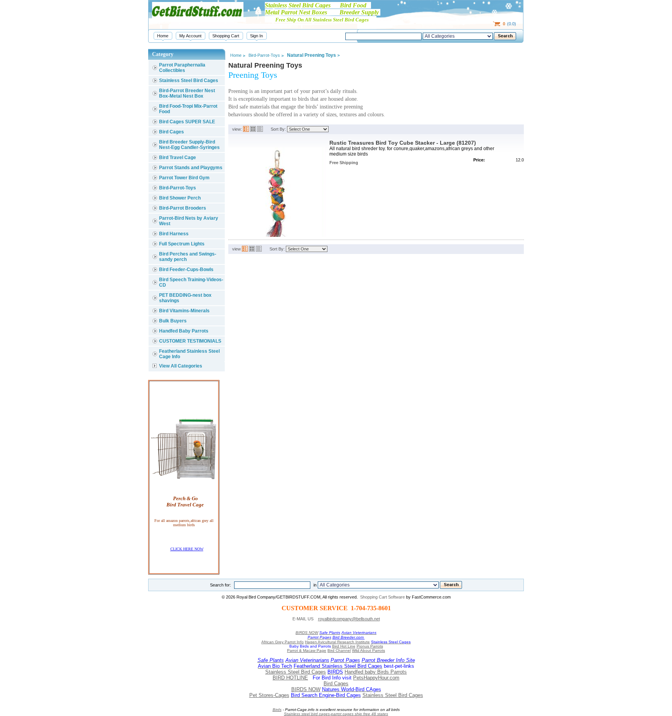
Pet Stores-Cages (269, 695)
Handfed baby (361, 672)
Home (162, 35)
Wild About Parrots (368, 650)
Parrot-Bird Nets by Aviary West (188, 220)
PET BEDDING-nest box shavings (185, 297)
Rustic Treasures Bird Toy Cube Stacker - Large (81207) (402, 143)
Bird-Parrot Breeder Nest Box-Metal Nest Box (187, 93)
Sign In (256, 35)
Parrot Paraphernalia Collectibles (182, 67)
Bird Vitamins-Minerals (184, 310)
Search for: (220, 585)
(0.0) (509, 23)
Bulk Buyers (173, 321)
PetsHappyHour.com (376, 678)
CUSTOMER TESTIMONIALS (190, 341)
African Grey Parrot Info (282, 642)
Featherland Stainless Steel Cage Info (189, 353)
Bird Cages (171, 132)
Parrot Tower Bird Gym (184, 177)
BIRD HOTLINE (290, 678)
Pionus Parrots (370, 646)
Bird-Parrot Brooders (182, 208)
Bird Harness (174, 233)
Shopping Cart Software (382, 597)
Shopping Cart (225, 35)
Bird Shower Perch (180, 198)
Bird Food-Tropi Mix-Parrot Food (188, 108)
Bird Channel (339, 650)
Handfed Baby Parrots (183, 331)
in (315, 585)
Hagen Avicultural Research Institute (337, 642)
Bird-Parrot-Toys (177, 188)
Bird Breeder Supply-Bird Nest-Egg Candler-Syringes (189, 144)
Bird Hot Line (343, 646)
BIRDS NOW (307, 632)
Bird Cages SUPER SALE (187, 121)
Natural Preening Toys (311, 55)
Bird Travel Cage (177, 157)
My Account (190, 35)
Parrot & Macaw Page (306, 650)
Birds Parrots (392, 672)
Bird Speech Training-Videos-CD (191, 282)
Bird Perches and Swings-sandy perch (187, 256)
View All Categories (180, 366)
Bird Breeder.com (348, 637)
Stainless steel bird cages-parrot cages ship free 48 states (336, 714)
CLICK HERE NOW (186, 549)
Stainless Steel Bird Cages (188, 80)
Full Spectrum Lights (182, 244)
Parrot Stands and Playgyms (190, 167)
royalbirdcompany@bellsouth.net (349, 618)
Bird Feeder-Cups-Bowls (186, 269)
